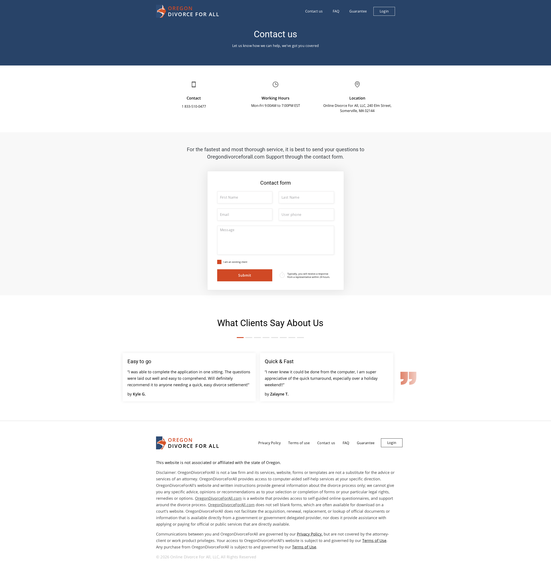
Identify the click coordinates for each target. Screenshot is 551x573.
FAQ (336, 11)
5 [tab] (274, 337)
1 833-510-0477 (194, 106)
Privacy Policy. (310, 534)
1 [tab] (240, 337)
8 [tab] (300, 337)
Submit (244, 275)
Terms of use (299, 443)
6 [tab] (283, 337)
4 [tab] (266, 337)
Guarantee (358, 11)
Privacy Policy (269, 443)
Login (384, 11)
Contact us (314, 11)
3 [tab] (257, 337)
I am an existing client (235, 261)
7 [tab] (291, 337)
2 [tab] (248, 337)
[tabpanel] (189, 377)
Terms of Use (374, 540)
